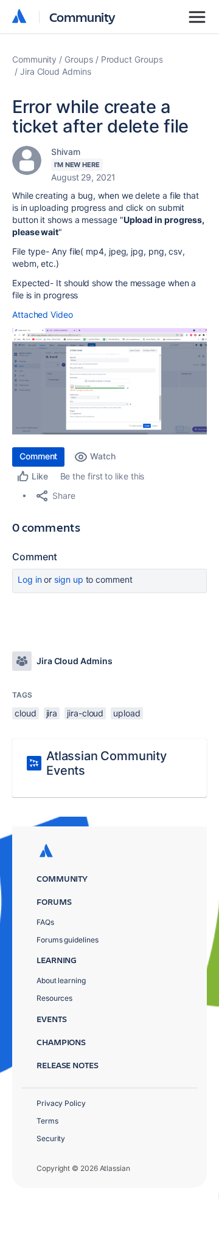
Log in (30, 579)
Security (50, 1138)
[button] (109, 381)
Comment (38, 456)
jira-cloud (85, 713)
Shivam (65, 151)
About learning (61, 980)
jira (52, 713)
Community (82, 17)
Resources (54, 998)
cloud (25, 713)
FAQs (45, 922)
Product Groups (132, 59)
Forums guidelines (67, 939)
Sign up (68, 579)
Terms (47, 1120)
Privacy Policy (61, 1103)
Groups (78, 59)
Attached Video (42, 314)
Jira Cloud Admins (55, 71)
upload (127, 713)
